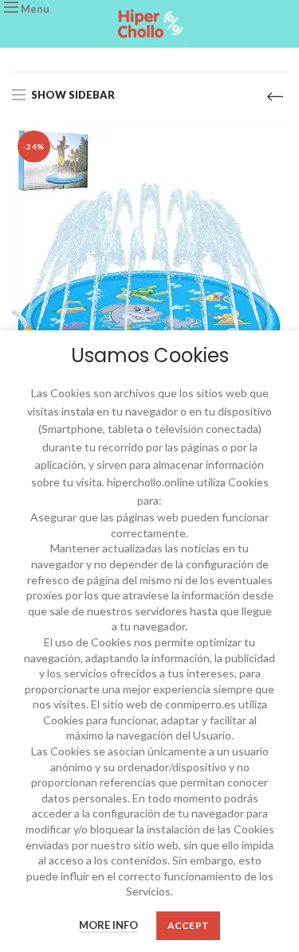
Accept (188, 925)
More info (108, 925)
